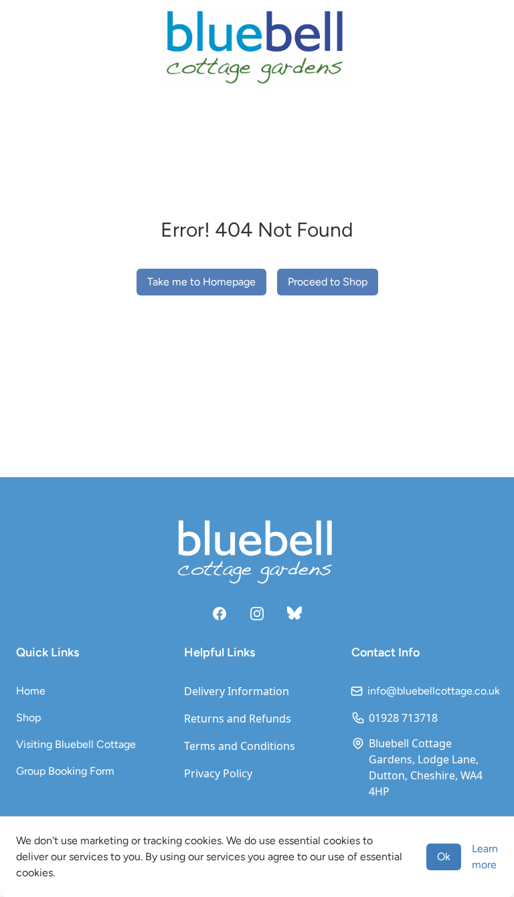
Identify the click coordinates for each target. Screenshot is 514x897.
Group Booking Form (65, 771)
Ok (443, 856)
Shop (28, 717)
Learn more (485, 856)
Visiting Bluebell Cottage (76, 744)
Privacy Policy (218, 773)
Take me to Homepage (201, 281)
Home (31, 690)
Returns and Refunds (237, 718)
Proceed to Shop (327, 281)
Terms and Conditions (239, 746)
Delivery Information (236, 691)
